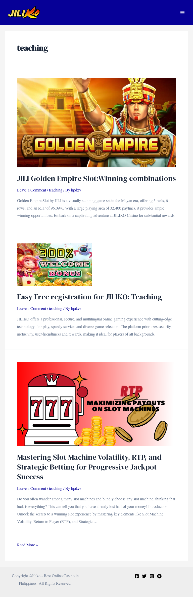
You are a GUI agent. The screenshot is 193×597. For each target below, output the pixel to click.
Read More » (27, 544)
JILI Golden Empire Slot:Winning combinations (96, 178)
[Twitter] (144, 576)
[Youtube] (159, 576)
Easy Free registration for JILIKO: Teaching (89, 297)
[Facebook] (136, 576)
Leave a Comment (31, 189)
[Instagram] (152, 576)
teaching (55, 189)
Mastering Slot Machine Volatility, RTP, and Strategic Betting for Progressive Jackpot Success (89, 467)
